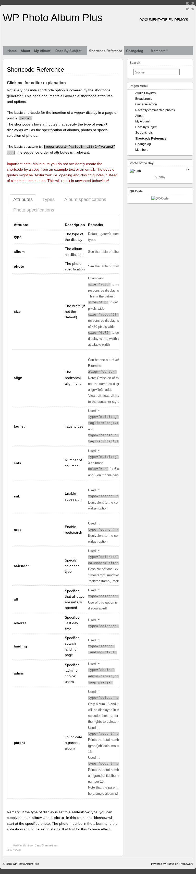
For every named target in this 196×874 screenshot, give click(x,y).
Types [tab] (48, 199)
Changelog (134, 51)
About (25, 51)
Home (12, 51)
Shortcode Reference (105, 51)
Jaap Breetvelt (44, 845)
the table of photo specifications (118, 266)
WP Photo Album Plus (52, 17)
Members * (159, 51)
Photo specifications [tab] (33, 210)
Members (141, 150)
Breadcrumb (143, 99)
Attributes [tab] (23, 199)
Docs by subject (68, 51)
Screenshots (144, 132)
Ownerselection (146, 104)
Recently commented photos (155, 110)
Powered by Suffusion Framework (172, 863)
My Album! (42, 51)
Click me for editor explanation (36, 82)
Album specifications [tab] (85, 199)
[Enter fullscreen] (190, 6)
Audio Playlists (145, 93)
